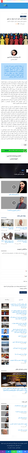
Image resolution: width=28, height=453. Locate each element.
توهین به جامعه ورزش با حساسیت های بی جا (18, 424)
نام (26, 271)
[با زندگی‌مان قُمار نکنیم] (5, 419)
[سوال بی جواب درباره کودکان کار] (5, 407)
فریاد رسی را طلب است (22, 430)
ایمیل (25, 276)
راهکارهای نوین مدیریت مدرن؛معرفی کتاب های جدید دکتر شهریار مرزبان (18, 317)
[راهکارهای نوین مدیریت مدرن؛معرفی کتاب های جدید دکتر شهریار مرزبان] (5, 319)
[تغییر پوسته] (2, 6)
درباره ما (13, 447)
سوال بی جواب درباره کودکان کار (21, 405)
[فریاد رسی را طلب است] (5, 431)
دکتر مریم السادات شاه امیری (13, 156)
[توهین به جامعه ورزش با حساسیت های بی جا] (5, 425)
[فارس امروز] (5, 6)
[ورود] (23, 6)
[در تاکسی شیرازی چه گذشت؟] (5, 413)
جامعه (22, 13)
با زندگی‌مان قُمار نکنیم (22, 418)
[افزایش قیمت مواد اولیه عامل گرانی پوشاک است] (21, 222)
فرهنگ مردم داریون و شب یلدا (21, 354)
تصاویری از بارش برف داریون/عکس (20, 348)
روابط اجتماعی (13, 159)
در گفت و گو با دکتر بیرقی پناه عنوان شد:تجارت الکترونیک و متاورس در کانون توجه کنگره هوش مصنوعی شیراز (19, 331)
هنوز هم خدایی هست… (19, 174)
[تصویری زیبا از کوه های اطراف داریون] (5, 343)
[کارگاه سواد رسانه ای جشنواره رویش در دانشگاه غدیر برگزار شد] (5, 325)
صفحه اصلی (18, 447)
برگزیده (25, 16)
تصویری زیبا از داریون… (22, 336)
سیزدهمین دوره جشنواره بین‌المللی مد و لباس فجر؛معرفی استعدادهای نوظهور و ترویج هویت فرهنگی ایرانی (19, 312)
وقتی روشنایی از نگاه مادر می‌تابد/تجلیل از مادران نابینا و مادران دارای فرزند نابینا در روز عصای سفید (19, 305)
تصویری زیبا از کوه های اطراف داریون (20, 342)
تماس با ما (10, 447)
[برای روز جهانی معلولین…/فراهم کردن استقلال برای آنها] (7, 236)
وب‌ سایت (25, 281)
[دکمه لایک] (25, 145)
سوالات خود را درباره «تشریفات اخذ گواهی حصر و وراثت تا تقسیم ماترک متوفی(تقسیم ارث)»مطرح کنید (15, 390)
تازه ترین (21, 299)
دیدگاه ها (7, 299)
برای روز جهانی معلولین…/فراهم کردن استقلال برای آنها (7, 241)
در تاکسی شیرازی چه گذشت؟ (21, 412)
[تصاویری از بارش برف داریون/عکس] (5, 350)
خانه (25, 13)
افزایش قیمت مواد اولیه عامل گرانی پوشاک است (21, 228)
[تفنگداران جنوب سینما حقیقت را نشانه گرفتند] (7, 222)
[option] (14, 170)
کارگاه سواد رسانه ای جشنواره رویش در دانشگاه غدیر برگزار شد (19, 324)
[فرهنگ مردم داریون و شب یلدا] (5, 356)
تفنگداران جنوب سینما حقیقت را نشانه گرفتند (7, 228)
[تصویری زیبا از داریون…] (5, 337)
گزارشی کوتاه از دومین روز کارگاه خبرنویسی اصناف (18, 361)
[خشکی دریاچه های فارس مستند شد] (21, 236)
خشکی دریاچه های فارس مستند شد (22, 241)
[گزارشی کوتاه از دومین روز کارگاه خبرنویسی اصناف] (5, 362)
